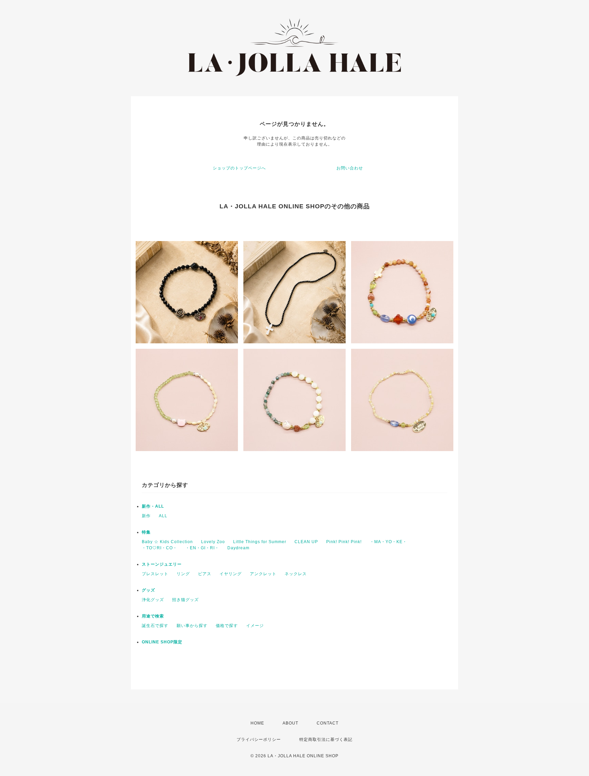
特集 (146, 532)
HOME (257, 723)
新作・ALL (153, 506)
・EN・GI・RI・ (202, 548)
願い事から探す (192, 625)
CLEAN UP (306, 541)
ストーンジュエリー (162, 564)
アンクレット (263, 573)
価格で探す (227, 625)
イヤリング (231, 573)
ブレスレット (155, 573)
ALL (163, 515)
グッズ (148, 590)
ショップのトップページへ (239, 168)
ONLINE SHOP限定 (162, 642)
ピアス (204, 573)
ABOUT (290, 723)
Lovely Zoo (213, 541)
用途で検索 (153, 616)
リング (183, 573)
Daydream (238, 548)
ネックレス (296, 573)
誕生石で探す (155, 625)
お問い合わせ (349, 168)
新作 (146, 515)
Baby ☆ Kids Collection (167, 541)
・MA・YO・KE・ (388, 541)
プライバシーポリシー (259, 739)
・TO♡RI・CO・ (159, 548)
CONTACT (327, 723)
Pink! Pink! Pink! (344, 541)
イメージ (255, 625)
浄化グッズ (153, 599)
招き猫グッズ (185, 599)
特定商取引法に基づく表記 (325, 739)
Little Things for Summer (259, 541)
